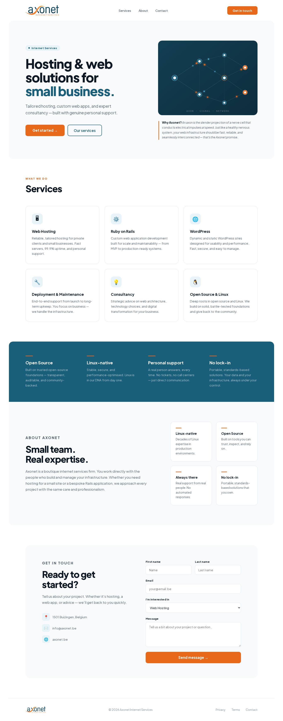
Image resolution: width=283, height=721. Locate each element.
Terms (235, 709)
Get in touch (242, 10)
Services (125, 10)
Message (152, 618)
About (143, 10)
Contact (161, 10)
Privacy (221, 709)
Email (149, 580)
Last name (202, 561)
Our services (85, 130)
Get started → (45, 130)
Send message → (193, 657)
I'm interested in (157, 599)
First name (153, 561)
